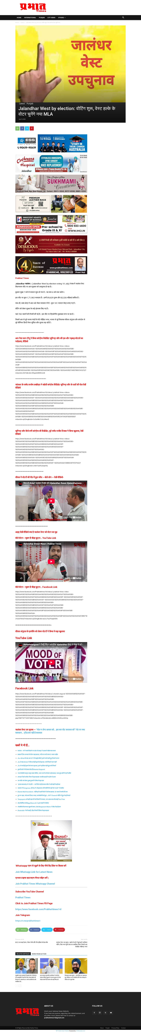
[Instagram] (100, 1013)
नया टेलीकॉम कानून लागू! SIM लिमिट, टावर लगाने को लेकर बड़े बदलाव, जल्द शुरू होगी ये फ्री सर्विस (44, 773)
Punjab (42, 18)
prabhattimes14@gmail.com (54, 1018)
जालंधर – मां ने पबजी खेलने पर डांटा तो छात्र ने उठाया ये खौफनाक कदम (37, 751)
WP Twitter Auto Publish (62, 1031)
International (30, 18)
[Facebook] (22, 128)
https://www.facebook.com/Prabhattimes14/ (38, 909)
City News (51, 18)
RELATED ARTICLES (23, 954)
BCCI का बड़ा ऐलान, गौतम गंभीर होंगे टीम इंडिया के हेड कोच (31, 942)
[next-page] (20, 985)
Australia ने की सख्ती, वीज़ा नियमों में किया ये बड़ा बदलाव (33, 810)
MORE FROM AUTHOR (39, 954)
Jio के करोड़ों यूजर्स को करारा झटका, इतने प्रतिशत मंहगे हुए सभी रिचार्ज (37, 766)
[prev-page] (16, 985)
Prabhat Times (22, 897)
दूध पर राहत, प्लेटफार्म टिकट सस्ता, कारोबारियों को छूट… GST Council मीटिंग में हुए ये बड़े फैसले (44, 795)
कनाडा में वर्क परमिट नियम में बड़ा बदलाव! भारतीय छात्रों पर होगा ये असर (37, 777)
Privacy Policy (115, 1028)
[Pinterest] (32, 128)
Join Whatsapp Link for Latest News (33, 872)
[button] (123, 18)
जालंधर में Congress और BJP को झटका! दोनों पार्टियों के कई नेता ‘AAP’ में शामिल (41, 788)
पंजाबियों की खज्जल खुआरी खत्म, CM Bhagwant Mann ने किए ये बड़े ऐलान (39, 807)
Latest (22, 22)
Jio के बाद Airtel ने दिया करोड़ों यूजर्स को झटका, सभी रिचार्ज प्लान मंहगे (37, 762)
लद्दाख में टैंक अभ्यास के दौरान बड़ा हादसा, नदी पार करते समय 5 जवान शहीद (38, 754)
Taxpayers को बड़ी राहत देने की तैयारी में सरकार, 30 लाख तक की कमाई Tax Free (41, 799)
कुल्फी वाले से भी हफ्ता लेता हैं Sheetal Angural (31, 769)
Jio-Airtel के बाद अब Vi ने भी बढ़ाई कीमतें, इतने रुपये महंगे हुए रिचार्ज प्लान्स (38, 758)
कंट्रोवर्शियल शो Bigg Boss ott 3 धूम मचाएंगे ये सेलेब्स (33, 803)
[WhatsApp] (17, 128)
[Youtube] (111, 1013)
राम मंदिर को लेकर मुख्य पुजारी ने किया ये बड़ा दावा (31, 780)
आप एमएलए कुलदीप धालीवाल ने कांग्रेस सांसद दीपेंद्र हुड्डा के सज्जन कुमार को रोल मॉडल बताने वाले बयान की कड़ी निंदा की (50, 977)
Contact (123, 1028)
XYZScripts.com (80, 1031)
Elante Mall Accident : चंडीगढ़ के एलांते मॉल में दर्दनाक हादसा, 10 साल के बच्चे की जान (43, 792)
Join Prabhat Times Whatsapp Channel (35, 883)
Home (19, 18)
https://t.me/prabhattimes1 (27, 921)
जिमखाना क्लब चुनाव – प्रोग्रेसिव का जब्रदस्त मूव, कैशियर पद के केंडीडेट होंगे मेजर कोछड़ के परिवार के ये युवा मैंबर (76, 977)
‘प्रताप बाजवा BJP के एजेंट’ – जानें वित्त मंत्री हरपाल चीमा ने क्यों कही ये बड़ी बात (39, 784)
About (102, 1028)
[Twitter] (27, 128)
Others (61, 18)
